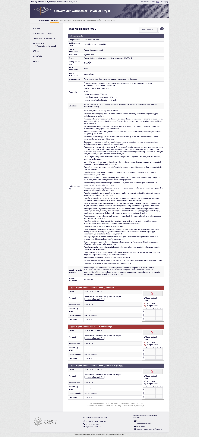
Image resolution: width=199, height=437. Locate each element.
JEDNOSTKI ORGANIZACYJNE (45, 39)
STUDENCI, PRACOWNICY (43, 33)
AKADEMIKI (37, 56)
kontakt (138, 421)
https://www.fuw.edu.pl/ (93, 427)
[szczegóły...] (155, 293)
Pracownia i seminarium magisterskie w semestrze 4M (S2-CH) (108, 58)
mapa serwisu (140, 426)
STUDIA (36, 51)
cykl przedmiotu (152, 306)
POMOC (36, 61)
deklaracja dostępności (143, 424)
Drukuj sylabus (147, 30)
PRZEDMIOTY (38, 44)
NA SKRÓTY (37, 28)
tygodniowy (150, 303)
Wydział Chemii (89, 55)
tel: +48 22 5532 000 (92, 424)
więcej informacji (93, 299)
